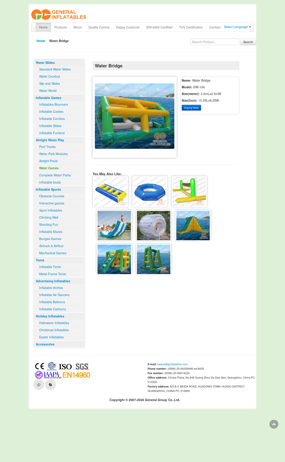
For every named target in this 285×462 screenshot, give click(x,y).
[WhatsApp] (38, 384)
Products (60, 27)
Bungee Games (50, 238)
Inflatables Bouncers (53, 104)
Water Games (49, 168)
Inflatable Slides (50, 125)
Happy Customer (128, 27)
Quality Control (98, 27)
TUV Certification (191, 27)
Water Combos (49, 76)
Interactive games (51, 203)
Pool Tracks (47, 146)
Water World (48, 90)
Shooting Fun (48, 224)
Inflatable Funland (52, 133)
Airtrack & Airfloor (51, 246)
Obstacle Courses (51, 196)
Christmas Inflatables (54, 330)
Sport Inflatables (50, 210)
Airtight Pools (48, 161)
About (77, 27)
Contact (215, 27)
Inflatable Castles (51, 111)
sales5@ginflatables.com (172, 364)
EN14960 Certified (159, 27)
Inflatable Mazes (50, 231)
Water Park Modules (53, 153)
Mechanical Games (52, 253)
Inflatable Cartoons (52, 309)
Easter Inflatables (51, 337)
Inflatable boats (50, 182)
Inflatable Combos (52, 118)
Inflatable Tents (50, 266)
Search (248, 42)
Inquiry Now (191, 107)
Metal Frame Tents (52, 274)
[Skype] (50, 384)
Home (43, 27)
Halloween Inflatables (54, 323)
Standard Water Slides (55, 69)
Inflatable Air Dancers (54, 295)
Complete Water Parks (55, 175)
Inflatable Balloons (52, 302)
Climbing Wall (48, 217)
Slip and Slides (49, 83)
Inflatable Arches (51, 287)
